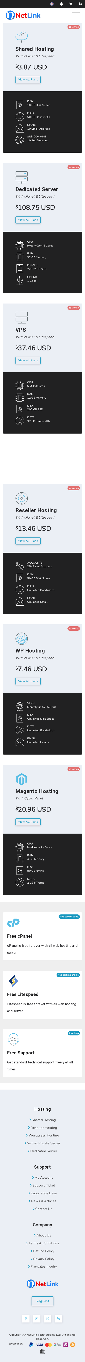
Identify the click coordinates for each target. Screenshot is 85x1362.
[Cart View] (70, 4)
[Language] (52, 4)
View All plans (28, 79)
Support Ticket (43, 1185)
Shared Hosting (43, 1120)
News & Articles (43, 1201)
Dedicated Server (43, 1151)
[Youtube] (36, 1318)
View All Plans (28, 220)
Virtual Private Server (43, 1143)
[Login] (80, 4)
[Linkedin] (58, 1318)
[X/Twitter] (47, 1318)
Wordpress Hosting (43, 1135)
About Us (43, 1235)
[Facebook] (26, 1318)
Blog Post (42, 1301)
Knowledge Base (43, 1193)
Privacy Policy (43, 1259)
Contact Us (43, 1209)
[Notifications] (61, 4)
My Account (43, 1177)
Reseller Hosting (43, 1128)
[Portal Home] (23, 15)
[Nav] (76, 14)
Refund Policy (43, 1251)
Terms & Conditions (43, 1243)
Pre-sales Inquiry (43, 1266)
